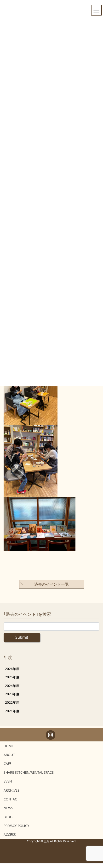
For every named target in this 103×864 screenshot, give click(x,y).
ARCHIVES (11, 790)
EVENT (9, 781)
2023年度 (12, 694)
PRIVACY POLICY (16, 825)
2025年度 (12, 677)
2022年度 (12, 702)
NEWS (8, 808)
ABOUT (9, 754)
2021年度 (12, 711)
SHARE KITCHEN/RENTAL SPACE (29, 772)
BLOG (8, 817)
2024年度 (12, 685)
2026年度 (12, 668)
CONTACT (11, 799)
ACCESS (10, 834)
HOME (9, 746)
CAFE (7, 763)
